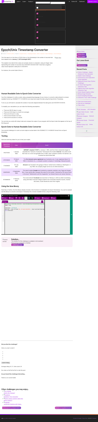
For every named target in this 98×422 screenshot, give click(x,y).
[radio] (37, 352)
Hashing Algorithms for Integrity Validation (11, 407)
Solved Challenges (57, 53)
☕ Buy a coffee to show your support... (9, 418)
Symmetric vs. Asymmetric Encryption (63, 407)
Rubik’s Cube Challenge (84, 76)
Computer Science (23, 53)
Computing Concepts (32, 53)
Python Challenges (49, 53)
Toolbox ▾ (30, 1)
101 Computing (93, 418)
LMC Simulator (91, 109)
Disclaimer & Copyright (77, 418)
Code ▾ (24, 1)
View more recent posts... (85, 101)
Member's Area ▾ (92, 1)
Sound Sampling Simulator (85, 95)
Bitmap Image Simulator (84, 94)
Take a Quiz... (81, 105)
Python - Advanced (40, 53)
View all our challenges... (84, 103)
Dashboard (82, 1)
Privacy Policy (84, 418)
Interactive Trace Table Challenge (87, 97)
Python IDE (74, 1)
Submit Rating (5, 362)
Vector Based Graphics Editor (86, 92)
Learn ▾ (18, 1)
